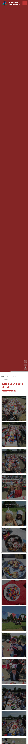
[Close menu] (24, 3)
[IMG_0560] (14, 697)
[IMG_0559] (14, 671)
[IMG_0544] (14, 540)
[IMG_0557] (14, 408)
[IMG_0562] (14, 723)
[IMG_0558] (14, 645)
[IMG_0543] (14, 566)
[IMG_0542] (14, 592)
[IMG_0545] (14, 513)
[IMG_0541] (14, 618)
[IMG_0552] (14, 434)
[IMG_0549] (14, 461)
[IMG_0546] (14, 487)
